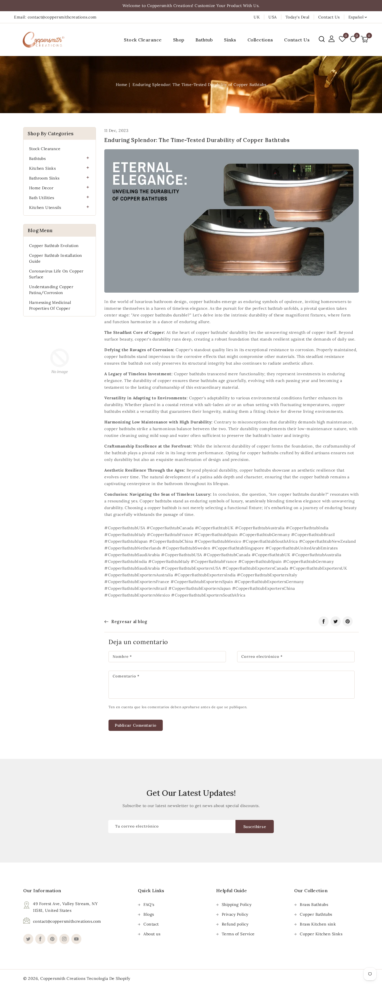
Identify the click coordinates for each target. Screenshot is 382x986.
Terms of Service (238, 933)
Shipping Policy (237, 904)
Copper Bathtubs (316, 914)
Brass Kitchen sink (318, 924)
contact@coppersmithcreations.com (67, 921)
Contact (151, 924)
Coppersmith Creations (63, 978)
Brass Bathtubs (314, 904)
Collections (260, 40)
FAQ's (148, 904)
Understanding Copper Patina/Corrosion (51, 289)
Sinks (230, 40)
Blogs (148, 914)
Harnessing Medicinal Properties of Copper (50, 305)
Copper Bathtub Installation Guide (55, 258)
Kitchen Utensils (45, 207)
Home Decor (41, 187)
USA (272, 17)
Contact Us (329, 17)
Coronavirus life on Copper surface (56, 274)
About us (151, 933)
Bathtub (204, 40)
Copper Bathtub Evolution (54, 245)
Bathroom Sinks (44, 178)
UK (257, 17)
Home (122, 84)
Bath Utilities (41, 197)
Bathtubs (37, 158)
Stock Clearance (44, 148)
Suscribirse (254, 826)
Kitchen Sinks (42, 168)
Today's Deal (298, 17)
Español (356, 17)
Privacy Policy (235, 914)
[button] (322, 39)
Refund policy (235, 924)
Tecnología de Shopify (108, 978)
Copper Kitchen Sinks (321, 933)
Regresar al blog (129, 621)
